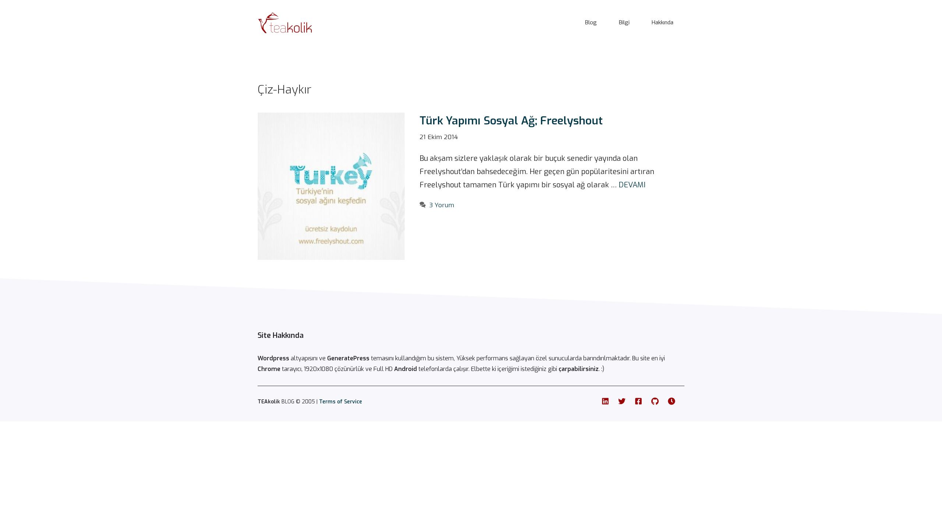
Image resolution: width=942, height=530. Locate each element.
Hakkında (662, 22)
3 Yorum (441, 205)
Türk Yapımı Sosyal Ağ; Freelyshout (511, 120)
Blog (591, 22)
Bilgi (624, 22)
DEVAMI (632, 185)
